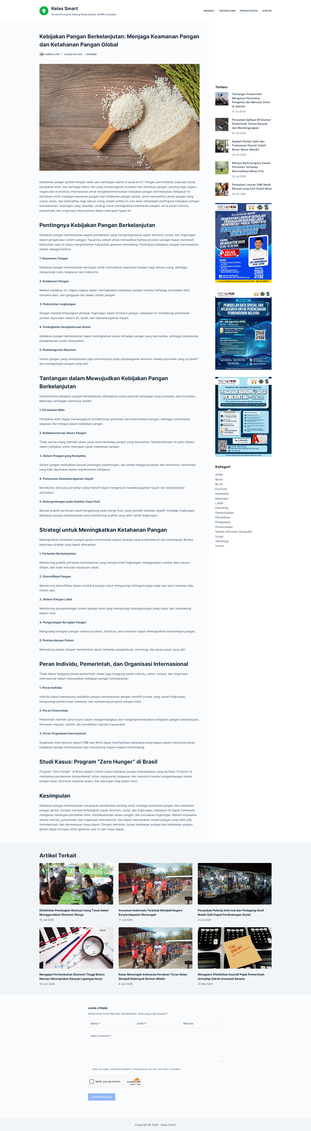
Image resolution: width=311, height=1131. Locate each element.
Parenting (221, 508)
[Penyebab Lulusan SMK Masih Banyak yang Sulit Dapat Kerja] (221, 189)
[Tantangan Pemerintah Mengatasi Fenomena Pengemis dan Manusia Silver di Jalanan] (221, 98)
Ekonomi (92, 54)
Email (141, 1023)
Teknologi (222, 541)
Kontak (267, 10)
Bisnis (219, 479)
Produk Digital (249, 10)
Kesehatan (222, 493)
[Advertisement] (243, 54)
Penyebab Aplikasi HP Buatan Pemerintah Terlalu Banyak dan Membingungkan (251, 124)
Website (188, 1023)
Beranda (209, 10)
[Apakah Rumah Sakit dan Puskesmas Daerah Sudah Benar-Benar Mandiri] (221, 146)
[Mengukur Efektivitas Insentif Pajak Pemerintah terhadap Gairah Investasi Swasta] (235, 948)
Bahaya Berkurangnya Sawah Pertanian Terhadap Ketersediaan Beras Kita (251, 167)
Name (95, 1023)
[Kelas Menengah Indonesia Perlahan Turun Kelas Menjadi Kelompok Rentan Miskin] (155, 948)
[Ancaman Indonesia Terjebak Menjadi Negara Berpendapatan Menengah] (155, 884)
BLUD (219, 484)
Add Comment (101, 1036)
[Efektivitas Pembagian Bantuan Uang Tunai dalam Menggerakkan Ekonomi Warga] (76, 884)
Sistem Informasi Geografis (233, 531)
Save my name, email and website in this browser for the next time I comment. (137, 1069)
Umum (219, 546)
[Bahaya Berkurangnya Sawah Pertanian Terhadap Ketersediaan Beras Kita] (221, 167)
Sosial (219, 536)
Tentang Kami (227, 10)
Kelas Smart (64, 8)
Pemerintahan (224, 512)
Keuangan (221, 498)
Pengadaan (222, 522)
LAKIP (219, 503)
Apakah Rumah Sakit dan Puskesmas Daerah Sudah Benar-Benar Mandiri (249, 145)
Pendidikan (222, 517)
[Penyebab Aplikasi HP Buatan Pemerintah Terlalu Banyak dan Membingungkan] (221, 124)
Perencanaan (224, 527)
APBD (219, 474)
